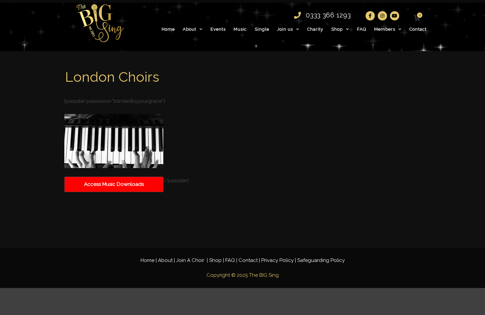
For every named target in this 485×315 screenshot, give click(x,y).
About (189, 29)
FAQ (361, 29)
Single (262, 29)
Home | (149, 260)
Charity (315, 29)
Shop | (217, 260)
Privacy (277, 260)
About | (167, 260)
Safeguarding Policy (321, 260)
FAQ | (232, 260)
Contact (418, 29)
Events (218, 29)
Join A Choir (191, 260)
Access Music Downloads (114, 184)
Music (240, 29)
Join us (285, 29)
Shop (337, 29)
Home (168, 29)
